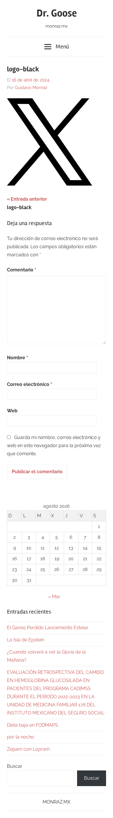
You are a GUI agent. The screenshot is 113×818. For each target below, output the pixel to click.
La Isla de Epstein (25, 640)
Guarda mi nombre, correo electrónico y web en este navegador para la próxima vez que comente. (54, 445)
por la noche (20, 737)
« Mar (54, 596)
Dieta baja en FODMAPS (32, 725)
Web (12, 410)
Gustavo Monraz (31, 87)
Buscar (14, 766)
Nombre (17, 357)
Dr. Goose (57, 13)
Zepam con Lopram (28, 749)
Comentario (21, 270)
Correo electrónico (29, 384)
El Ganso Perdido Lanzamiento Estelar (47, 627)
